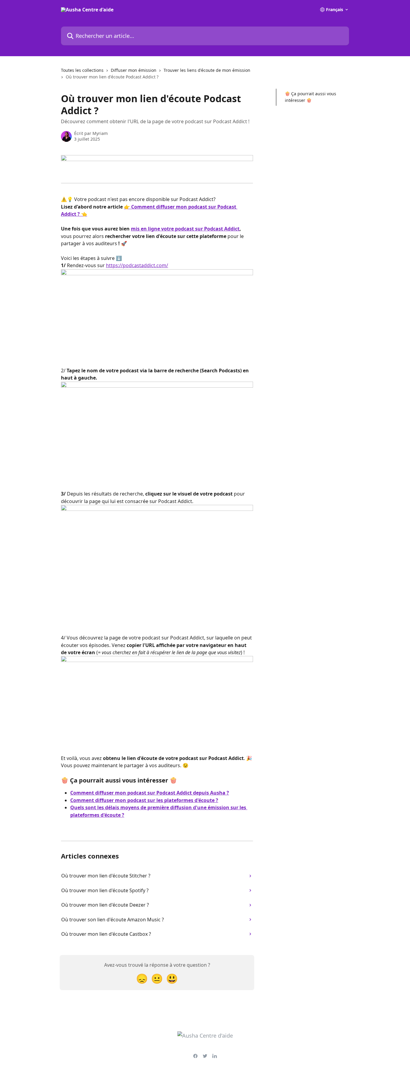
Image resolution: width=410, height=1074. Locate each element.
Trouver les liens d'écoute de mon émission (207, 70)
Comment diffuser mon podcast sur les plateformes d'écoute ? (144, 800)
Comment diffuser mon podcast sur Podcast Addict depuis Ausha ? (149, 792)
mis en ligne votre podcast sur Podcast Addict (185, 228)
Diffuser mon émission (133, 70)
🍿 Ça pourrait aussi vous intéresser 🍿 (310, 97)
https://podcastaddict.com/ (137, 265)
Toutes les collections (82, 70)
